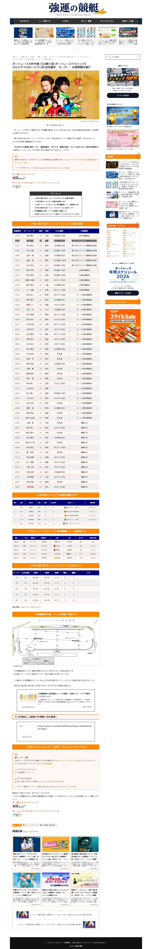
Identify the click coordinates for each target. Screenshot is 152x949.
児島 (124, 237)
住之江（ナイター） (113, 256)
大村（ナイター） (129, 256)
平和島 (109, 237)
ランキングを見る (123, 95)
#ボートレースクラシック (66, 760)
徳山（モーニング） (129, 242)
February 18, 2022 (66, 786)
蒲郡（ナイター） (112, 244)
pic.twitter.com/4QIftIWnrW (49, 781)
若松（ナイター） (129, 247)
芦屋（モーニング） (129, 249)
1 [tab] (73, 49)
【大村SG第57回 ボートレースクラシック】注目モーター (54, 208)
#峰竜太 (90, 159)
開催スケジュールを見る (123, 293)
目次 (52, 193)
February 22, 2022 (60, 168)
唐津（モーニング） (129, 254)
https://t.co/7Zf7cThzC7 (74, 159)
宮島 (124, 240)
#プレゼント (33, 763)
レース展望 (18, 825)
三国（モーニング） (113, 251)
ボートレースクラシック (32, 825)
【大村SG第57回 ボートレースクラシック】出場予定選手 (54, 198)
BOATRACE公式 (99, 943)
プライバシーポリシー (55, 943)
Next (140, 37)
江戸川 (109, 235)
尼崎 (124, 230)
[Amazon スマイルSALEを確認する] (123, 326)
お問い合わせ (76, 943)
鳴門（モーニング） (129, 233)
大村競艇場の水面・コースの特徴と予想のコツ (50, 211)
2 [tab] (76, 49)
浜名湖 (109, 242)
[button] (138, 57)
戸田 (108, 233)
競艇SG (54, 825)
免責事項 (67, 943)
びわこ (109, 254)
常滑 (108, 247)
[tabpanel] (23, 36)
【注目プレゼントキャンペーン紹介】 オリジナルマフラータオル (57, 214)
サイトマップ (87, 943)
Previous (11, 37)
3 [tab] (79, 49)
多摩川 (109, 240)
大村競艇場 (45, 825)
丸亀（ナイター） (129, 235)
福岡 (124, 251)
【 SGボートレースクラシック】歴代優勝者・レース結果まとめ (56, 205)
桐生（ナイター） (112, 230)
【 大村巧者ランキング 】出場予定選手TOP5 (49, 201)
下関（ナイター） (129, 244)
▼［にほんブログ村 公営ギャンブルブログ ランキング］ (34, 183)
